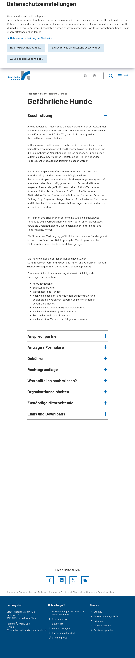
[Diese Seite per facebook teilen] (50, 580)
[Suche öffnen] (110, 75)
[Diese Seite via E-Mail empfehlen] (85, 580)
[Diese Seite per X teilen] (73, 580)
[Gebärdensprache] (94, 75)
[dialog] (67, 34)
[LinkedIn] (62, 580)
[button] (67, 115)
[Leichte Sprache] (85, 75)
